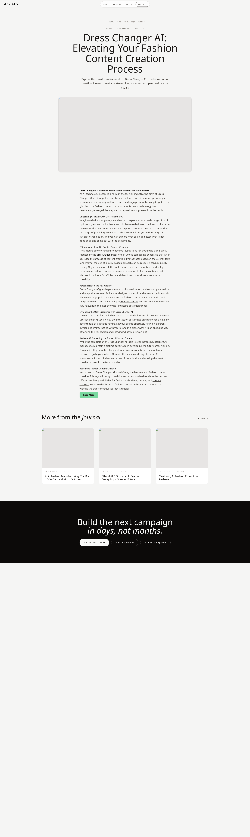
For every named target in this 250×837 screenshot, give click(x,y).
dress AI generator (107, 254)
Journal (112, 22)
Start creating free (93, 542)
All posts (201, 418)
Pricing (117, 4)
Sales (129, 4)
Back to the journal (157, 542)
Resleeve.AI (160, 341)
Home (106, 4)
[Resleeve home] (12, 4)
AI (161, 228)
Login (141, 4)
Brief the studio (123, 542)
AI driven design (129, 301)
